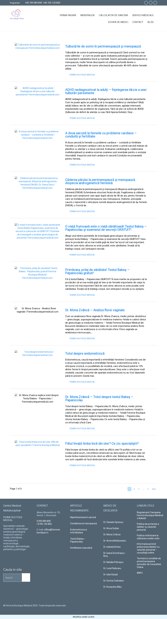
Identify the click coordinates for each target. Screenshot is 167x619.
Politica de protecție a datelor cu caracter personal (148, 527)
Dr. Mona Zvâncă (112, 534)
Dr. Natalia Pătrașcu (113, 562)
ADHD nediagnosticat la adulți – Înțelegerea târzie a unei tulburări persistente (105, 91)
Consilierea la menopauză (83, 523)
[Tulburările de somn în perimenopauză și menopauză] (37, 58)
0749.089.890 (44, 521)
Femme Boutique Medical (82, 75)
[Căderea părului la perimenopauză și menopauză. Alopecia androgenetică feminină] (37, 189)
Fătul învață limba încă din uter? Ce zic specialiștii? (102, 443)
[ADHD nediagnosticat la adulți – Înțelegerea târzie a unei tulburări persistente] (37, 101)
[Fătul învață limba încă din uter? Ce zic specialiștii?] (37, 455)
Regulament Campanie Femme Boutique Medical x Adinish (150, 515)
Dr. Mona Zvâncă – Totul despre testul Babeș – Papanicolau (99, 398)
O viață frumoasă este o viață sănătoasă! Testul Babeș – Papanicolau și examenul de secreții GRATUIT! (106, 228)
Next (154, 489)
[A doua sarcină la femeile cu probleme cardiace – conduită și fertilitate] (37, 145)
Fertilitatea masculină (81, 548)
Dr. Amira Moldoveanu (114, 540)
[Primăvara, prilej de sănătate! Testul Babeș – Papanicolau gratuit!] (37, 282)
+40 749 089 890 (33, 2)
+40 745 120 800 (51, 2)
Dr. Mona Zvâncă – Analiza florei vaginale (95, 310)
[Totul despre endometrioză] (37, 365)
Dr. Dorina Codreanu (113, 580)
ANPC (140, 573)
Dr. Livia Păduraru (112, 568)
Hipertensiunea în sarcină (83, 517)
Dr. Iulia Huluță (110, 574)
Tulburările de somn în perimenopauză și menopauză (103, 46)
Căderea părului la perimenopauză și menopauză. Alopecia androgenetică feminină (100, 181)
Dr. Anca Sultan (111, 528)
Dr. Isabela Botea (112, 547)
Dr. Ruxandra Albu (112, 587)
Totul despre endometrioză (85, 353)
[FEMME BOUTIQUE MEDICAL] (23, 15)
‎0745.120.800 (45, 524)
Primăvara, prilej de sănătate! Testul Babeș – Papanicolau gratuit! (97, 271)
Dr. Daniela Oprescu (113, 522)
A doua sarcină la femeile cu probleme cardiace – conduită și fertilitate (101, 134)
